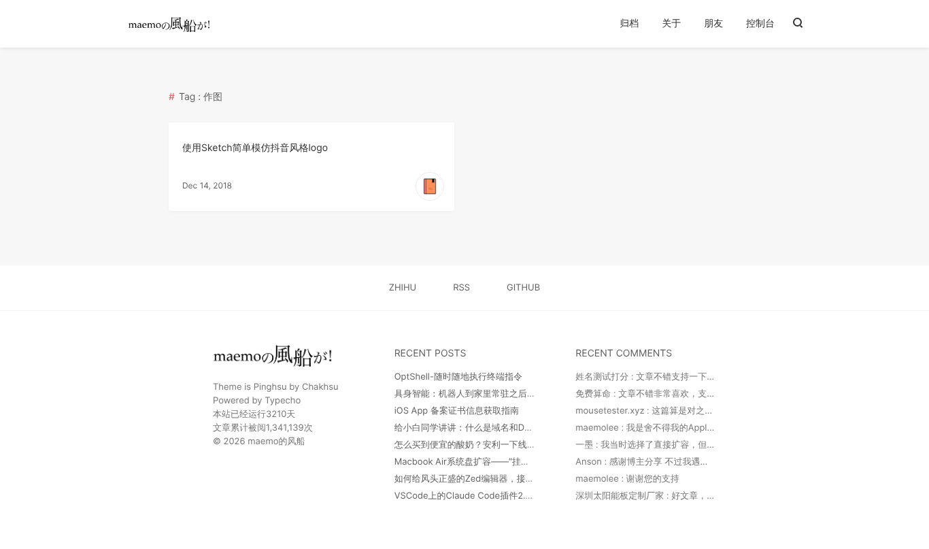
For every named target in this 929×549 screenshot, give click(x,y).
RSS (461, 287)
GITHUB (523, 287)
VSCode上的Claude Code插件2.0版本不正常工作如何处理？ (515, 495)
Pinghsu (270, 387)
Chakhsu (320, 387)
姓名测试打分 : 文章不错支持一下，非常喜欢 (663, 376)
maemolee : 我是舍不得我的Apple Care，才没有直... (680, 427)
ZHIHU (402, 287)
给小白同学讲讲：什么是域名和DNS (465, 427)
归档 (629, 23)
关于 (671, 23)
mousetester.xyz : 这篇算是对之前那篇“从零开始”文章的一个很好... (709, 410)
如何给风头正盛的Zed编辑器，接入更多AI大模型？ (495, 478)
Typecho (283, 400)
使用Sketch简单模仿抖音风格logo (255, 148)
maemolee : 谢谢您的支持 (627, 478)
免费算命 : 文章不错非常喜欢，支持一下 (654, 393)
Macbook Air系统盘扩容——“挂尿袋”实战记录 (485, 461)
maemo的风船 (276, 441)
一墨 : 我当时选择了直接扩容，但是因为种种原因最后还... (689, 444)
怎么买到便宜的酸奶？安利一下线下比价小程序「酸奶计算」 (513, 444)
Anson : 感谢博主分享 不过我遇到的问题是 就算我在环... (686, 461)
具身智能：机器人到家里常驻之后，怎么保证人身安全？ (504, 393)
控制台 (760, 23)
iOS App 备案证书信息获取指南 (456, 410)
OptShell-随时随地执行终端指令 (458, 376)
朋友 (713, 23)
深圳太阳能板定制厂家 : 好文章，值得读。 (658, 495)
